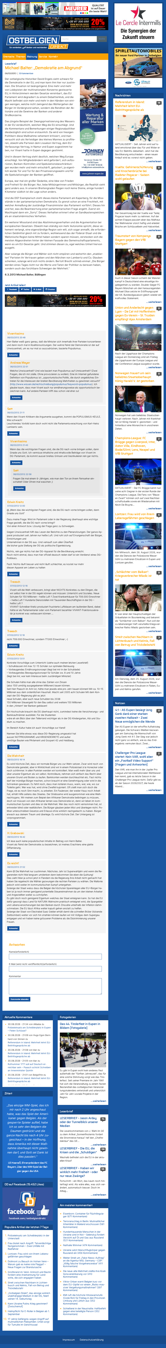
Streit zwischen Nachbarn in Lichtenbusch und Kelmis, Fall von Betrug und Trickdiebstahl (28, 1285)
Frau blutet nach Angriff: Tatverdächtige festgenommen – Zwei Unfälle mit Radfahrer (29, 1246)
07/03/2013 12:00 (16, 506)
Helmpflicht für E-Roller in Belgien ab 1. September (29, 1312)
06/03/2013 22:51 (19, 366)
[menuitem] (8, 56)
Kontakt (53, 56)
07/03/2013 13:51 (16, 658)
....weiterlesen (98, 1101)
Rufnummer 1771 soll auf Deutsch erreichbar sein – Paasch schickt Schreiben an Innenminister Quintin (29, 1067)
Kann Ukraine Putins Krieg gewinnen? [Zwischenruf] (28, 1305)
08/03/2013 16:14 (16, 759)
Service (43, 56)
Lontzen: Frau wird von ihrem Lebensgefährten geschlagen (28, 1255)
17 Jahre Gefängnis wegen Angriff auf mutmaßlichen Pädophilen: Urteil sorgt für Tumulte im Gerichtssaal (28, 1322)
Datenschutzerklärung (92, 1339)
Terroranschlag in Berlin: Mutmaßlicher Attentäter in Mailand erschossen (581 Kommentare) (84, 1224)
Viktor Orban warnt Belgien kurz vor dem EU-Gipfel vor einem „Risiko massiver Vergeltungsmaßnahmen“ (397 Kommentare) (84, 1286)
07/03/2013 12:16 (19, 586)
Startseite (8, 56)
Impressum (69, 1339)
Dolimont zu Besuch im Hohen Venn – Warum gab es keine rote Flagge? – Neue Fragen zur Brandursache (28, 1264)
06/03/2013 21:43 (19, 445)
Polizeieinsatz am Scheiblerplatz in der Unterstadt (28, 1237)
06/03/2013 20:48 (16, 337)
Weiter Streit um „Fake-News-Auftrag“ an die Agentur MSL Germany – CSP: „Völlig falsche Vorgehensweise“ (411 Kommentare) (83, 1262)
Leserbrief (10, 63)
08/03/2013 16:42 (16, 837)
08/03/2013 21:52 (16, 867)
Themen (20, 56)
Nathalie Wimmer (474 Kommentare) (82, 1245)
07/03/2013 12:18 (16, 635)
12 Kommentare (26, 74)
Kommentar (15, 976)
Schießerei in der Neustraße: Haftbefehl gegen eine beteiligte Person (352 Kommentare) (84, 1311)
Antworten (13, 355)
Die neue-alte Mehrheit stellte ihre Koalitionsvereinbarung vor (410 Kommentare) (84, 1274)
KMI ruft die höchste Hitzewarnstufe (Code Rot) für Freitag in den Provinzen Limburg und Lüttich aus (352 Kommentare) (84, 1299)
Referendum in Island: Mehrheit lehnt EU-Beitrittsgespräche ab (29, 1044)
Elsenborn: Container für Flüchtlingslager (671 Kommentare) (83, 1215)
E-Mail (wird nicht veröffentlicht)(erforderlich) (33, 964)
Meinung (32, 56)
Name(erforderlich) (19, 951)
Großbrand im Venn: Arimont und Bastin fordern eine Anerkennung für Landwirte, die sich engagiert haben (29, 1275)
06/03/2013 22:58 (22, 474)
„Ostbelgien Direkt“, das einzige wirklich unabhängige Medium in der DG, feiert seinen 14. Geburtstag (29, 1296)
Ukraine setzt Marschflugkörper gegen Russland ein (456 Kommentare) (84, 1251)
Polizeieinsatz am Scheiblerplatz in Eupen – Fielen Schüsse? (29, 1029)
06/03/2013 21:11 (15, 412)
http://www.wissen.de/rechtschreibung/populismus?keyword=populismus (51, 384)
